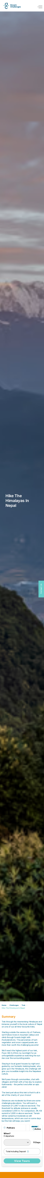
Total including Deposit (16, 1151)
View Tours (22, 1160)
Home (4, 1005)
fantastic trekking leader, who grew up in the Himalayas (21, 1067)
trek (23, 1005)
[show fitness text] (34, 1129)
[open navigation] (39, 6)
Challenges (14, 1005)
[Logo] (12, 6)
